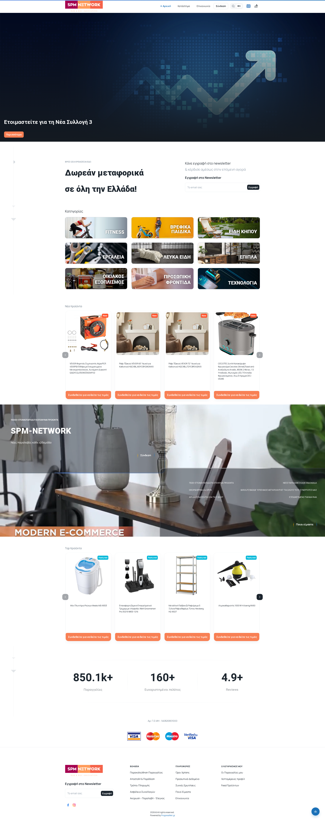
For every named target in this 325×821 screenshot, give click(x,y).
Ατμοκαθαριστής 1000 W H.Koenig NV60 (237, 605)
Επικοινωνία (203, 6)
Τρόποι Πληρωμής (140, 785)
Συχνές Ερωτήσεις (186, 785)
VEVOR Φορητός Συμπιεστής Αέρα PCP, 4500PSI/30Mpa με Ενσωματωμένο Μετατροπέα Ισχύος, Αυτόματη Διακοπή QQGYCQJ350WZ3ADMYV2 (88, 368)
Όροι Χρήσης (183, 772)
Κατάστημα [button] (184, 6)
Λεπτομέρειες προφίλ (233, 779)
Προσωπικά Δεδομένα (187, 779)
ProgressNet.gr (168, 815)
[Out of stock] (137, 353)
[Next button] (260, 597)
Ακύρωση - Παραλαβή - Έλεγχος (147, 798)
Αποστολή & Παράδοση (142, 779)
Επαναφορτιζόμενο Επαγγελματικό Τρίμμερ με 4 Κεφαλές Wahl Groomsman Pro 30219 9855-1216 (137, 608)
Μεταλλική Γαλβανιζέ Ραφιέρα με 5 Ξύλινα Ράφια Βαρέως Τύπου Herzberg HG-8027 (186, 608)
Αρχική (167, 6)
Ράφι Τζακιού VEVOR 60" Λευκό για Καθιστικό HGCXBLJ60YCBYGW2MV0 (136, 365)
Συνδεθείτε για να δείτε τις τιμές (88, 395)
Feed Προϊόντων (230, 785)
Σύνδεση (221, 6)
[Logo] (84, 6)
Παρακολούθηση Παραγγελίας (146, 772)
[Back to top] (315, 811)
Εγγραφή (253, 187)
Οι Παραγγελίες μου (232, 772)
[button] (248, 6)
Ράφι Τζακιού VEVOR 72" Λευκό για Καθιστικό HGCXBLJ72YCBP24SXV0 (185, 365)
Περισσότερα (14, 134)
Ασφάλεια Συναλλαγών (142, 791)
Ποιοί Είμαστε (183, 791)
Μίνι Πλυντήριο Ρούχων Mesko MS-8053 (88, 605)
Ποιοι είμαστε (304, 524)
